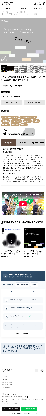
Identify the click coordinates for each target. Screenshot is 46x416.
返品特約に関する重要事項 (12, 97)
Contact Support (22, 333)
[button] (35, 3)
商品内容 (23, 143)
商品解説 (8, 143)
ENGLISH (12, 291)
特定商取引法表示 (7, 382)
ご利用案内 (5, 379)
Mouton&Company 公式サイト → (11, 404)
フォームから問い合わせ (11, 409)
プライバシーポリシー (8, 385)
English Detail (37, 143)
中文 (34, 291)
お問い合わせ (6, 387)
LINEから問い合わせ (29, 409)
